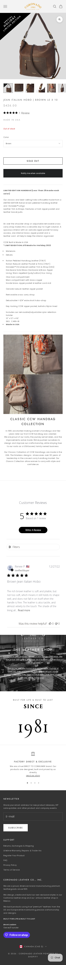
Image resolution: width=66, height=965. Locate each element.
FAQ (5, 860)
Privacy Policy (10, 865)
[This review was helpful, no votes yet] (50, 623)
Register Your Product (14, 855)
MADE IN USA (11, 119)
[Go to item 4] (40, 88)
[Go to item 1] (8, 88)
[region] (33, 764)
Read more (24, 610)
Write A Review (33, 530)
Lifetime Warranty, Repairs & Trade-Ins (22, 850)
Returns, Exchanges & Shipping (18, 845)
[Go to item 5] (51, 88)
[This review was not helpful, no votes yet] (56, 623)
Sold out (33, 160)
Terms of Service (11, 869)
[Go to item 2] (19, 88)
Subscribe (15, 827)
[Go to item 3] (30, 88)
